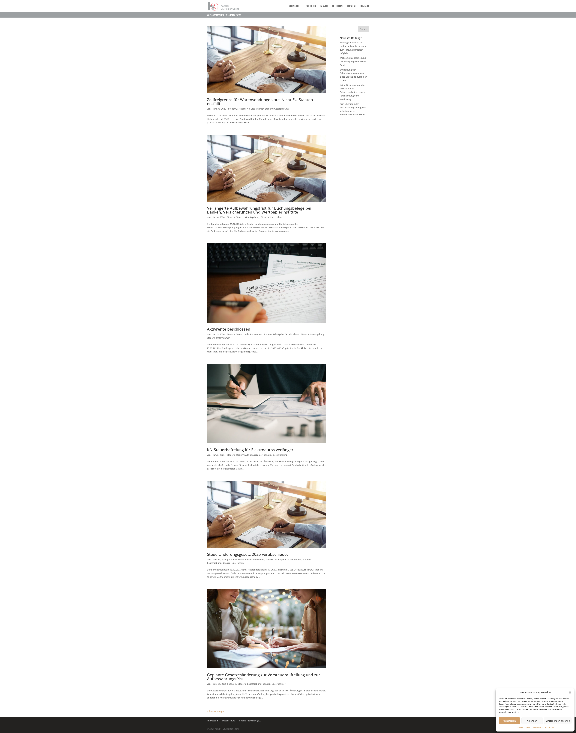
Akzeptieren (509, 720)
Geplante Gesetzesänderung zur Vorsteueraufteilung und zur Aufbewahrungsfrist (263, 676)
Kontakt (364, 6)
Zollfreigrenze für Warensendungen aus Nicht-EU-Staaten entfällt (260, 101)
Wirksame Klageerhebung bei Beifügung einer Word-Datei (353, 61)
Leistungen (310, 6)
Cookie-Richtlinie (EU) (250, 720)
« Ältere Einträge (215, 711)
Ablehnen (532, 720)
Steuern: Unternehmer (272, 217)
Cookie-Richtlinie (523, 727)
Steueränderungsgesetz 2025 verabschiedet (247, 554)
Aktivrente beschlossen (228, 329)
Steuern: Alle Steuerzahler (250, 108)
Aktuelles (337, 6)
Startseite (294, 6)
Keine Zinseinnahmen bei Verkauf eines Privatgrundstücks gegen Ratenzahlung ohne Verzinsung (353, 92)
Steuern (232, 108)
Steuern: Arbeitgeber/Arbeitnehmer (282, 334)
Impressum (549, 727)
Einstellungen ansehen (558, 720)
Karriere (351, 6)
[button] (570, 692)
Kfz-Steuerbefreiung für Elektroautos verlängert (251, 449)
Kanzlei (324, 6)
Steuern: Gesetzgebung (277, 108)
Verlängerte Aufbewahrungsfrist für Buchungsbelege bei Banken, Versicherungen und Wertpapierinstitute (259, 210)
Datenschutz (537, 727)
